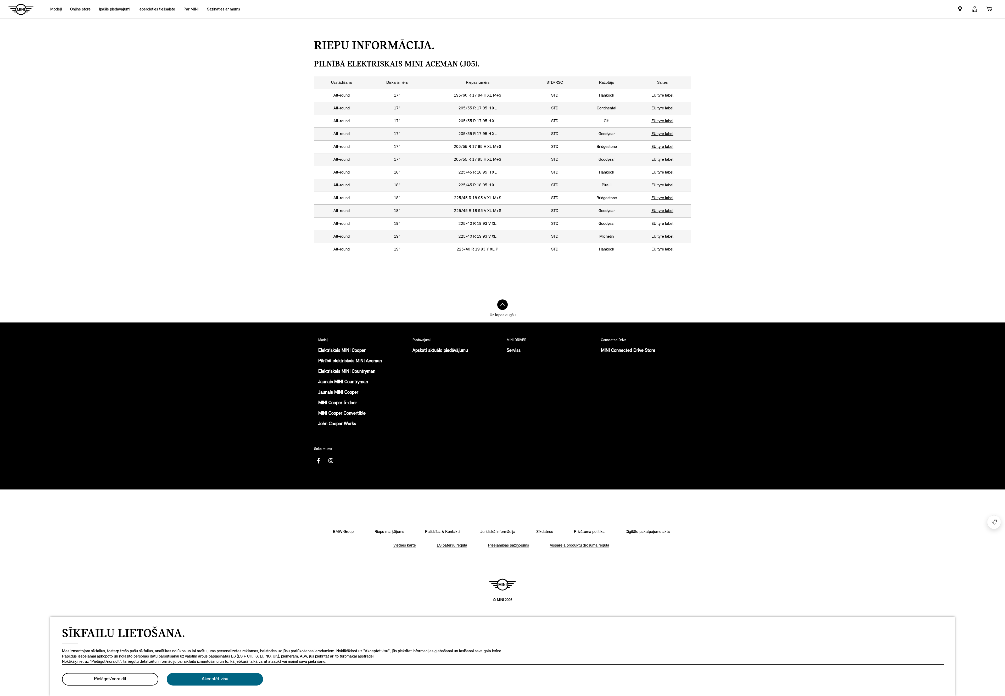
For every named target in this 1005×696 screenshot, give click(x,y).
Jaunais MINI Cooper (338, 392)
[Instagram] (331, 460)
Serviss (514, 350)
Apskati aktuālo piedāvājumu (440, 350)
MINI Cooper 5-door (337, 403)
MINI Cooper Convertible (342, 413)
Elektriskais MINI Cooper (342, 350)
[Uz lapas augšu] (502, 304)
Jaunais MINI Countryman (343, 382)
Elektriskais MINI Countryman (346, 371)
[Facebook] (318, 460)
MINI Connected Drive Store (628, 350)
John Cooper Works (337, 424)
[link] (80, 9)
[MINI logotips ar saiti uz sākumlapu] (502, 584)
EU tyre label (662, 95)
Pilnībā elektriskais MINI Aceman (350, 361)
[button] (974, 9)
